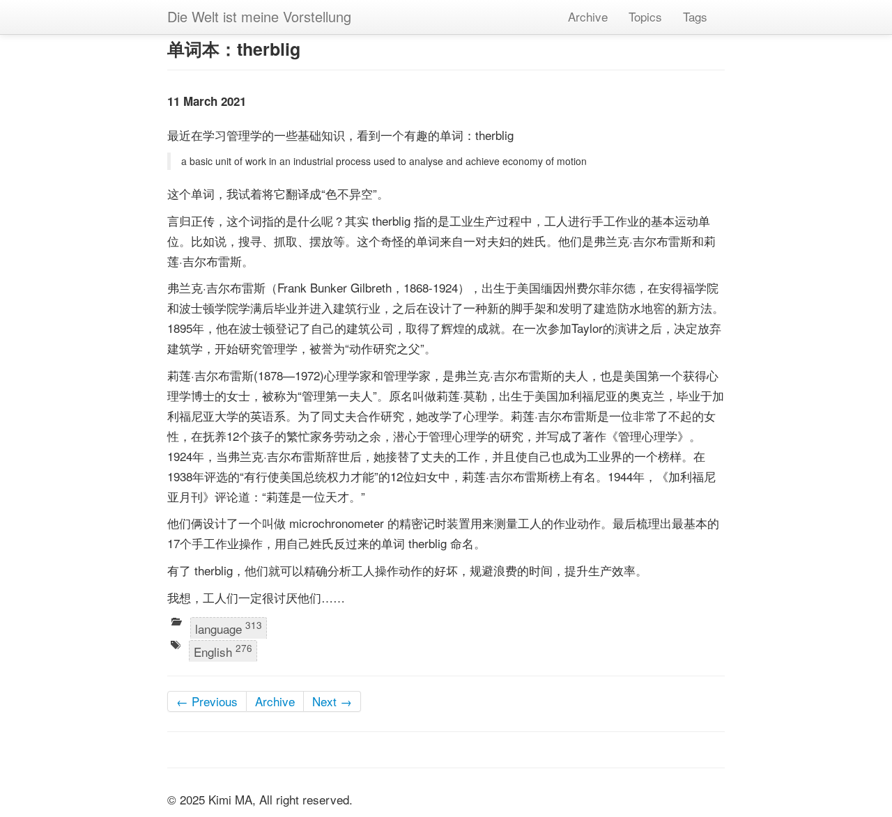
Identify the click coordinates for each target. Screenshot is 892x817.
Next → (332, 701)
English (223, 651)
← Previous (207, 701)
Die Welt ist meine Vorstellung (259, 16)
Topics (645, 16)
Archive (588, 16)
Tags (695, 16)
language (228, 627)
